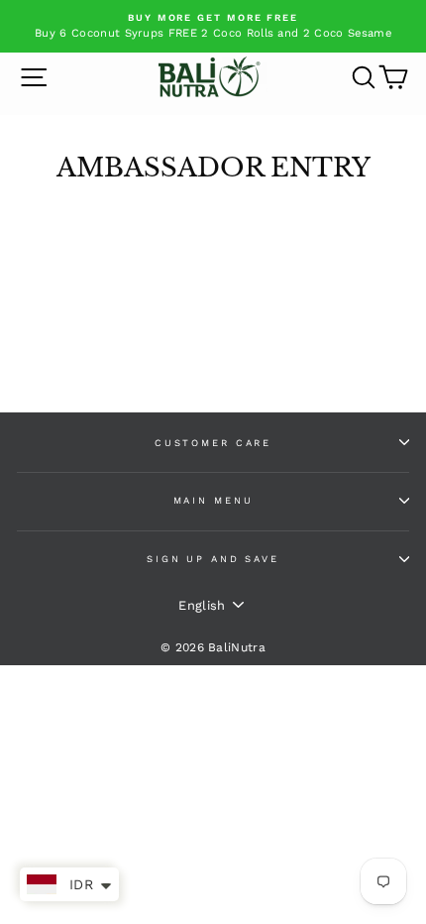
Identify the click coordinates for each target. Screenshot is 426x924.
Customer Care (213, 442)
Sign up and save (213, 558)
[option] (213, 26)
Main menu (213, 500)
